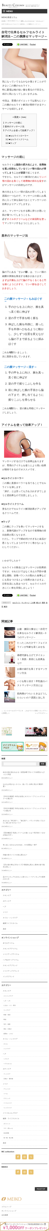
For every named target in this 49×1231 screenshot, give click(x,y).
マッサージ (25, 603)
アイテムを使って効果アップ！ (19, 130)
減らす (38, 603)
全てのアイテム (8, 943)
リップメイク (8, 1107)
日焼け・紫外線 (8, 1078)
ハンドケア (7, 1048)
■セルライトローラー (17, 136)
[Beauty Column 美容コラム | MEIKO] (21, 4)
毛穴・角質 (7, 1024)
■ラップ (11, 143)
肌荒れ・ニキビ (8, 1033)
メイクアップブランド (11, 971)
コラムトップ (6, 1207)
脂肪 (43, 603)
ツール (6, 1093)
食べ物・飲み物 (8, 1138)
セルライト (16, 603)
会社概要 (4, 1215)
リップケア (7, 1010)
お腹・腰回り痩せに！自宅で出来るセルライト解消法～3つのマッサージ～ (32, 633)
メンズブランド (8, 976)
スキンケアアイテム (10, 949)
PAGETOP (41, 1189)
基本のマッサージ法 (13, 126)
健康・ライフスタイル (11, 1118)
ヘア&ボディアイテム (11, 960)
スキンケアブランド (10, 965)
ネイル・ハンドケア (10, 918)
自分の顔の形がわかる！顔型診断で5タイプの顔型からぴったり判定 (24, 773)
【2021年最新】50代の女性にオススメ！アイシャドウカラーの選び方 (24, 810)
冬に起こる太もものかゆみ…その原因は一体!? (20, 845)
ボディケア (7, 901)
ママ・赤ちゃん (8, 1128)
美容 (4, 929)
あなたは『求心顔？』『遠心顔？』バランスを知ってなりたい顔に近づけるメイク (24, 822)
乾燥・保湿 (7, 1014)
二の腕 (32, 603)
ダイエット (7, 1123)
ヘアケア (6, 1059)
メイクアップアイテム (11, 954)
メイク (5, 912)
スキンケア (7, 895)
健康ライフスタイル (10, 923)
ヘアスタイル (8, 1063)
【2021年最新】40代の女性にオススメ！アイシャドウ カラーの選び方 (24, 797)
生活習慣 (6, 1133)
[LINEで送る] (22, 44)
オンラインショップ (8, 1211)
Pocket (33, 44)
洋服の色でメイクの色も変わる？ (15, 855)
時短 (5, 1019)
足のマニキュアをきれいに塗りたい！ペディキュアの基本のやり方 (24, 878)
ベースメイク (8, 1103)
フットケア (7, 1074)
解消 (5, 607)
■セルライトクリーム (17, 139)
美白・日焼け (8, 1029)
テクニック (7, 1098)
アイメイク (7, 1089)
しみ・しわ (7, 1000)
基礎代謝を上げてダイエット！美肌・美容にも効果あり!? (31, 659)
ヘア (4, 907)
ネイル (6, 1044)
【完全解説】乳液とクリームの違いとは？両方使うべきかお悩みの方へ (24, 834)
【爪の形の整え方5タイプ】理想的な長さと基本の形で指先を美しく (24, 866)
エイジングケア (8, 996)
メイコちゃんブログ (10, 1113)
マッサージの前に (12, 123)
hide (24, 117)
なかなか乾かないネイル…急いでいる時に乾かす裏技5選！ (23, 785)
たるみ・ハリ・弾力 (10, 1005)
